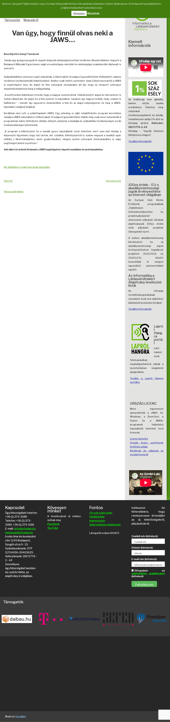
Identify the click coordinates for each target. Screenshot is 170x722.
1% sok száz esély (100, 512)
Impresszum (97, 520)
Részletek (93, 13)
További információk (140, 141)
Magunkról (30, 20)
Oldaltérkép (96, 516)
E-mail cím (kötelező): (144, 559)
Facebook (53, 524)
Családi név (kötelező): (144, 536)
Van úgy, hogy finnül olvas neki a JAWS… (62, 37)
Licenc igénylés (139, 438)
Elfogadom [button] (79, 13)
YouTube (52, 528)
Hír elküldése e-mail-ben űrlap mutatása (27, 167)
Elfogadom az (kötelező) (148, 573)
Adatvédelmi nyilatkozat (105, 524)
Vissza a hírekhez (13, 191)
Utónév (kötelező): (142, 547)
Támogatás (12, 20)
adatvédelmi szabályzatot (148, 573)
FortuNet (20, 716)
